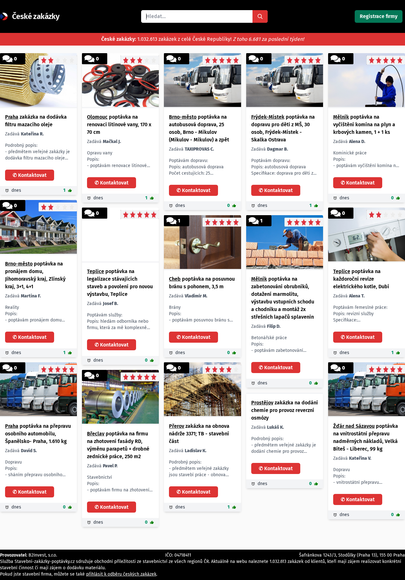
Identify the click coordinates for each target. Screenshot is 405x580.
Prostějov (262, 403)
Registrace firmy (378, 16)
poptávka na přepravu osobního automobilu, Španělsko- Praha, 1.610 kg (38, 433)
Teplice (95, 271)
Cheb (175, 279)
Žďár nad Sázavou (354, 426)
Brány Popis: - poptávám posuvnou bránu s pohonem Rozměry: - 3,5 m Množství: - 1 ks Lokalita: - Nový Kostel (199, 314)
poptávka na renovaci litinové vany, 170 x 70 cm (119, 124)
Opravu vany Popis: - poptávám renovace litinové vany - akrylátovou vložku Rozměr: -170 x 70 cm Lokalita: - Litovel (117, 159)
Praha (11, 117)
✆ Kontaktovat (30, 175)
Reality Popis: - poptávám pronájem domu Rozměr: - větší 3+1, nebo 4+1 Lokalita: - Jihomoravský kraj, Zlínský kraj (37, 314)
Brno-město (182, 117)
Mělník (341, 117)
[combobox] (196, 16)
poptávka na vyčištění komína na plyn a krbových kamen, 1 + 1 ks (364, 124)
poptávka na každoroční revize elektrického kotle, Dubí (361, 279)
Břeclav (95, 434)
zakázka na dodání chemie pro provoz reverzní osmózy (284, 410)
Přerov (176, 426)
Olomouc (97, 117)
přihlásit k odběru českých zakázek (121, 574)
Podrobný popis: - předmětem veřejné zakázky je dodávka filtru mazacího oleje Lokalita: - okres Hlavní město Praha (37, 152)
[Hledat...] (260, 16)
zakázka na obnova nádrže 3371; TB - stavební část (199, 433)
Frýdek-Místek (267, 117)
